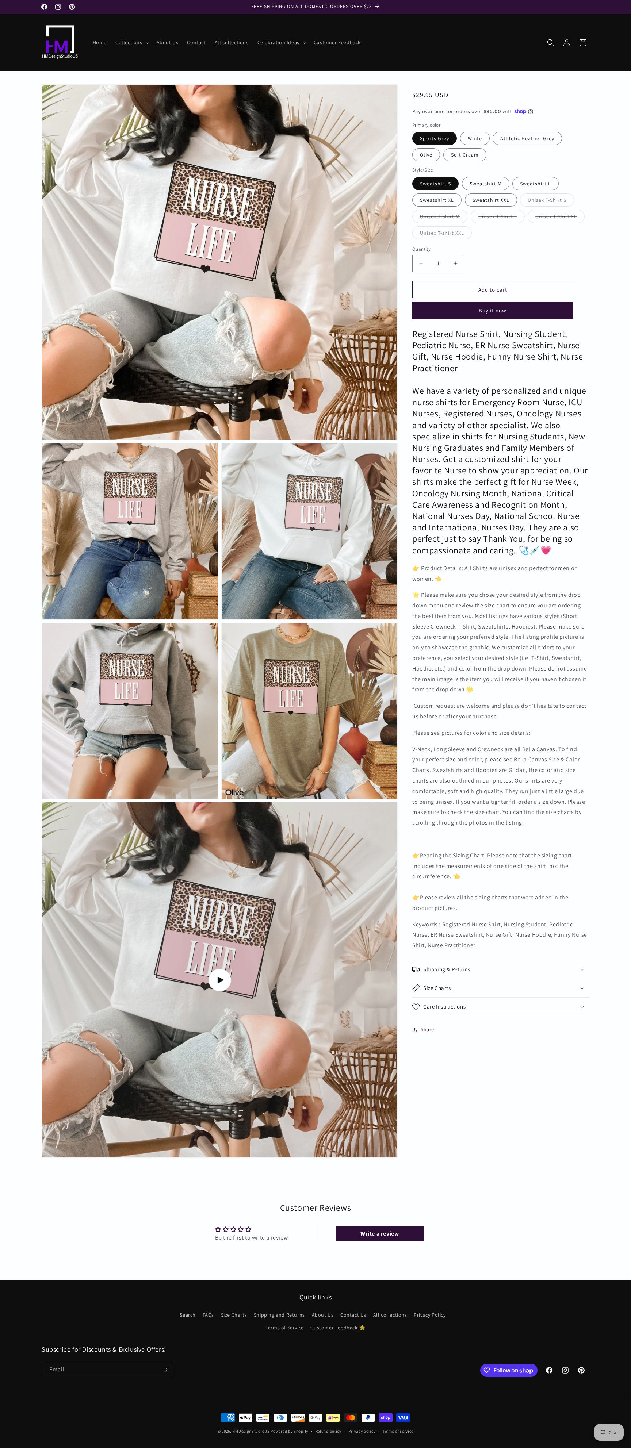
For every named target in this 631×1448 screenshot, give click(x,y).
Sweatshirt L (535, 183)
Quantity (421, 249)
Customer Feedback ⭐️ (337, 1327)
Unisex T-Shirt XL (560, 217)
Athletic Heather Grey (527, 138)
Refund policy (328, 1431)
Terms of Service (284, 1327)
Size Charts (234, 1314)
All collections (390, 1314)
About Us (323, 1314)
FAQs (208, 1314)
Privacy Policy (429, 1314)
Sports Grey (434, 138)
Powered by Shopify (289, 1431)
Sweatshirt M (486, 183)
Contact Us (353, 1314)
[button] (131, 42)
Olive (426, 154)
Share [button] (427, 1029)
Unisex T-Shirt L (501, 217)
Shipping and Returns (279, 1314)
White (475, 138)
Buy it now (492, 310)
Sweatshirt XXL (491, 199)
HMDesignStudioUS (250, 1431)
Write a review (379, 1233)
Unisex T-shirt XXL (446, 234)
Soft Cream (465, 154)
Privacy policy (361, 1431)
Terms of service (398, 1431)
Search (188, 1314)
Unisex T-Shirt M (443, 217)
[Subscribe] (165, 1369)
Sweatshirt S (435, 183)
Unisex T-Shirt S (551, 201)
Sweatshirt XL (437, 199)
